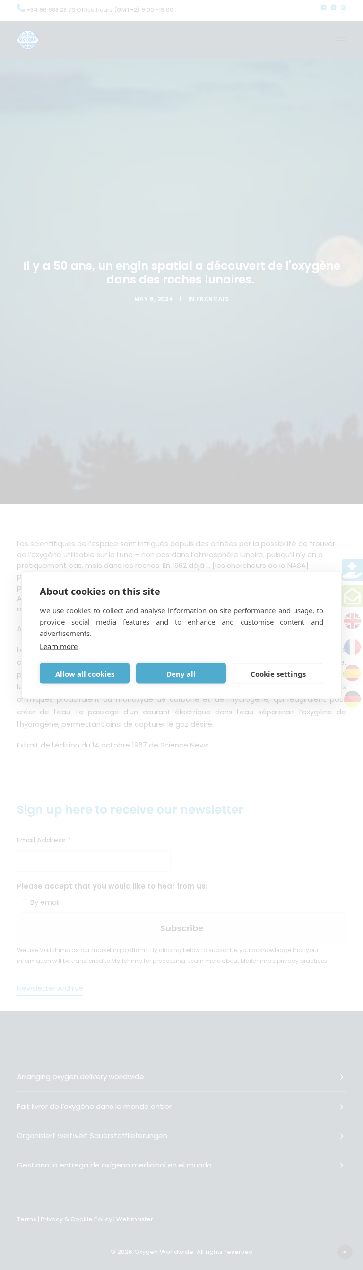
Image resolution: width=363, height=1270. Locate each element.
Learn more (59, 646)
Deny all (181, 673)
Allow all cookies (84, 673)
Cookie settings (278, 673)
